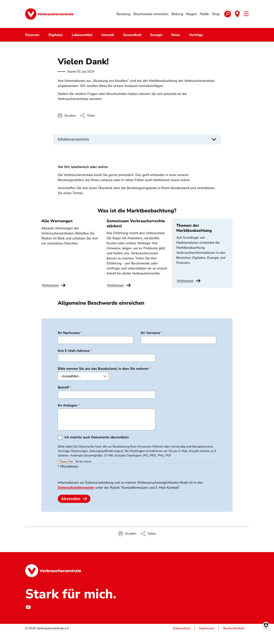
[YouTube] (28, 607)
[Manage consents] (266, 625)
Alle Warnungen (57, 221)
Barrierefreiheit (233, 628)
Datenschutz (181, 628)
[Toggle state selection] (237, 14)
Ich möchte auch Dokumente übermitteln (96, 437)
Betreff (63, 387)
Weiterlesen (185, 281)
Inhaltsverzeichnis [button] (73, 139)
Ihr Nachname (69, 333)
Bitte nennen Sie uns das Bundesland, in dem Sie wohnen (103, 368)
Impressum (206, 628)
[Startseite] (49, 14)
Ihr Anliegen (67, 405)
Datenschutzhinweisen (76, 487)
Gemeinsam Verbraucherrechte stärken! (136, 223)
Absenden (70, 499)
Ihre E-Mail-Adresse (74, 350)
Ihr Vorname (150, 333)
